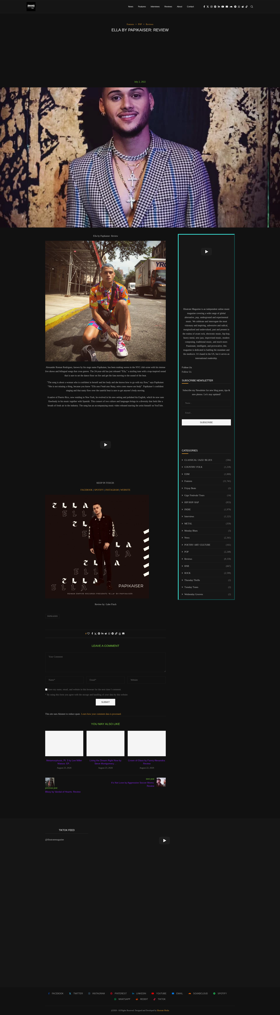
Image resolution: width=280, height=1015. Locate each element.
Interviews (155, 7)
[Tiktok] (246, 6)
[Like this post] (88, 633)
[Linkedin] (219, 6)
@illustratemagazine (54, 839)
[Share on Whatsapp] (109, 633)
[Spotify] (235, 6)
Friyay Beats (207, 488)
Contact (190, 7)
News (130, 7)
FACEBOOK (87, 490)
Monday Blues (207, 531)
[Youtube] (223, 6)
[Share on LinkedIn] (102, 633)
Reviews (168, 7)
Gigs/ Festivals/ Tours (207, 495)
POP (207, 552)
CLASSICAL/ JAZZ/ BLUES (207, 460)
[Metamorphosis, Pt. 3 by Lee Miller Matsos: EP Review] (64, 743)
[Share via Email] (123, 633)
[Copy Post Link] (116, 633)
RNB (207, 566)
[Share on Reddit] (106, 633)
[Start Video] (105, 445)
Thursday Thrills (207, 580)
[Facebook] (204, 6)
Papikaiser (52, 616)
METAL (207, 523)
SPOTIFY (99, 490)
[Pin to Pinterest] (99, 633)
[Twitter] (208, 6)
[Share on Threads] (120, 633)
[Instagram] (211, 6)
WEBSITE (125, 490)
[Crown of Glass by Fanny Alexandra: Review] (147, 743)
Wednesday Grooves (207, 594)
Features (142, 7)
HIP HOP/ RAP (207, 502)
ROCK (207, 573)
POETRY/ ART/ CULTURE (207, 545)
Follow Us (186, 372)
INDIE (207, 509)
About (179, 7)
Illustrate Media (163, 1010)
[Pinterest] (215, 6)
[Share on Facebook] (92, 633)
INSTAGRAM (112, 490)
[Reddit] (243, 6)
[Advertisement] (140, 56)
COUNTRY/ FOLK (207, 467)
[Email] (227, 6)
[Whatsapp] (239, 6)
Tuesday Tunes (207, 587)
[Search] (251, 6)
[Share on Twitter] (95, 633)
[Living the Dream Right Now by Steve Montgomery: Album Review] (106, 743)
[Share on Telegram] (112, 633)
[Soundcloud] (231, 6)
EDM (207, 474)
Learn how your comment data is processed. (101, 714)
